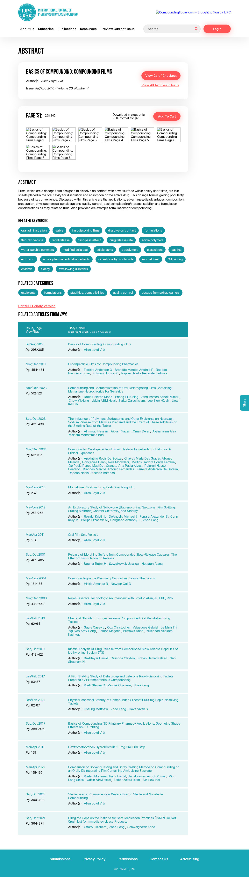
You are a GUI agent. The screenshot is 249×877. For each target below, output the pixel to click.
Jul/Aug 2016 (35, 344)
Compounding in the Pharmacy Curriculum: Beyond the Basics (111, 578)
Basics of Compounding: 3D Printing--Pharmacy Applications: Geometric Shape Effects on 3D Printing (124, 725)
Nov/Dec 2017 (36, 364)
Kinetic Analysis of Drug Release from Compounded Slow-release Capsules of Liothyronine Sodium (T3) (123, 650)
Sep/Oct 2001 (35, 554)
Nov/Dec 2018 (36, 449)
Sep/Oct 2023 (36, 419)
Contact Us (159, 859)
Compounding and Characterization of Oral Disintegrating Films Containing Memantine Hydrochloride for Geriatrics (120, 389)
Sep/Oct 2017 (35, 649)
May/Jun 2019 (36, 507)
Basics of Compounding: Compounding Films (99, 344)
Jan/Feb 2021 (35, 700)
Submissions (60, 859)
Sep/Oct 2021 (35, 818)
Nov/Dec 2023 (36, 388)
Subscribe (46, 29)
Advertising (189, 859)
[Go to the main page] (48, 12)
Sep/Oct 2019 (35, 794)
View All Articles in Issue (160, 85)
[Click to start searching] (196, 29)
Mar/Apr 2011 (35, 535)
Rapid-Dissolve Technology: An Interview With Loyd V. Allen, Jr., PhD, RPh (120, 598)
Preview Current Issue (118, 29)
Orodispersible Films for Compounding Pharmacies (103, 364)
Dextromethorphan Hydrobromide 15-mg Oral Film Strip (106, 747)
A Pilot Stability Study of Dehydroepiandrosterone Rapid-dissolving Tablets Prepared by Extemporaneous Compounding (120, 678)
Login (217, 29)
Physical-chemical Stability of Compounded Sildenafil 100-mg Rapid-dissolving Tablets (123, 701)
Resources (88, 29)
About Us (27, 29)
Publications (67, 29)
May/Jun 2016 (36, 487)
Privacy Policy (93, 859)
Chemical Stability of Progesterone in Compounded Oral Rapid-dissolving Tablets (119, 620)
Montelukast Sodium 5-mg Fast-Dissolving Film (101, 487)
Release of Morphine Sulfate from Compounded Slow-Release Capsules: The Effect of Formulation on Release (122, 556)
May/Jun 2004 (36, 578)
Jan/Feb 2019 (35, 618)
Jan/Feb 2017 (35, 676)
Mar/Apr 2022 (35, 767)
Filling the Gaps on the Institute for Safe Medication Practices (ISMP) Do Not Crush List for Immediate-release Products (122, 819)
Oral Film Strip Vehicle (83, 535)
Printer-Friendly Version (36, 306)
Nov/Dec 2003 (36, 598)
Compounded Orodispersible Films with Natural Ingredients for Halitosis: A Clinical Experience (119, 451)
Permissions (127, 859)
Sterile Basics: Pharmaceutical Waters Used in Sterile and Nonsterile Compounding (115, 796)
